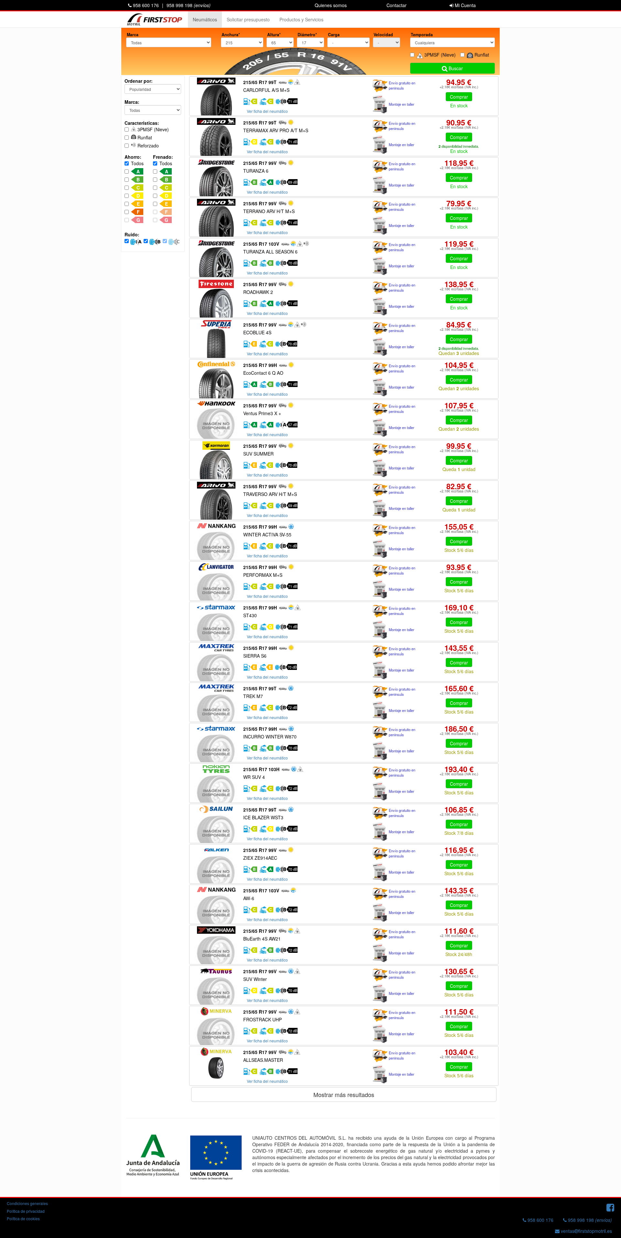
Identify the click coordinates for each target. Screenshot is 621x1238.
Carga (334, 35)
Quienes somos (331, 5)
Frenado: (163, 157)
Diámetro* (307, 35)
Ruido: (132, 234)
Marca (132, 35)
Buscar (455, 68)
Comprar (459, 96)
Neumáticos (205, 19)
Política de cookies (23, 1218)
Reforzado (147, 145)
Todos (137, 163)
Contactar (397, 5)
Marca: (132, 102)
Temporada (422, 35)
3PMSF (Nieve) (152, 129)
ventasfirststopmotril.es (586, 1231)
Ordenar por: (139, 81)
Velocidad (383, 35)
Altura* (274, 35)
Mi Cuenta (464, 5)
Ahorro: (133, 157)
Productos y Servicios (301, 19)
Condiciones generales (27, 1203)
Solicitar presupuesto (248, 19)
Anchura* (231, 35)
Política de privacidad (26, 1211)
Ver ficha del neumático (267, 111)
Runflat (144, 137)
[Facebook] (610, 1207)
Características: (142, 123)
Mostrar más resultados (343, 1094)
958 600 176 (145, 5)
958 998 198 (189, 5)
